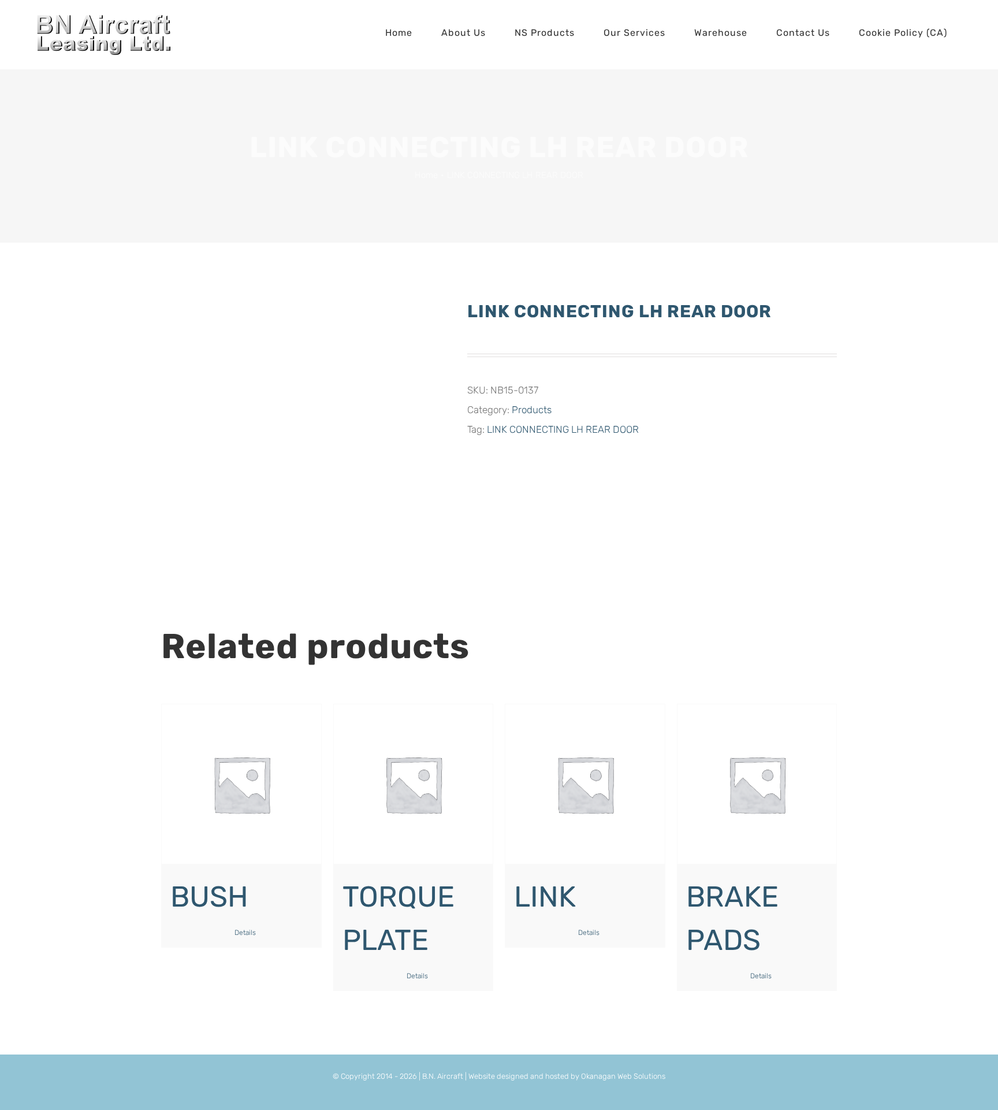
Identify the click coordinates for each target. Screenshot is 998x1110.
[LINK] (585, 784)
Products (532, 409)
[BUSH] (241, 784)
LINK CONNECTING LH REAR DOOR (563, 429)
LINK (545, 896)
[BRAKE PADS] (757, 784)
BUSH (209, 896)
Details (245, 933)
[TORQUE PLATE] (413, 784)
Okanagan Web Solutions (623, 1076)
